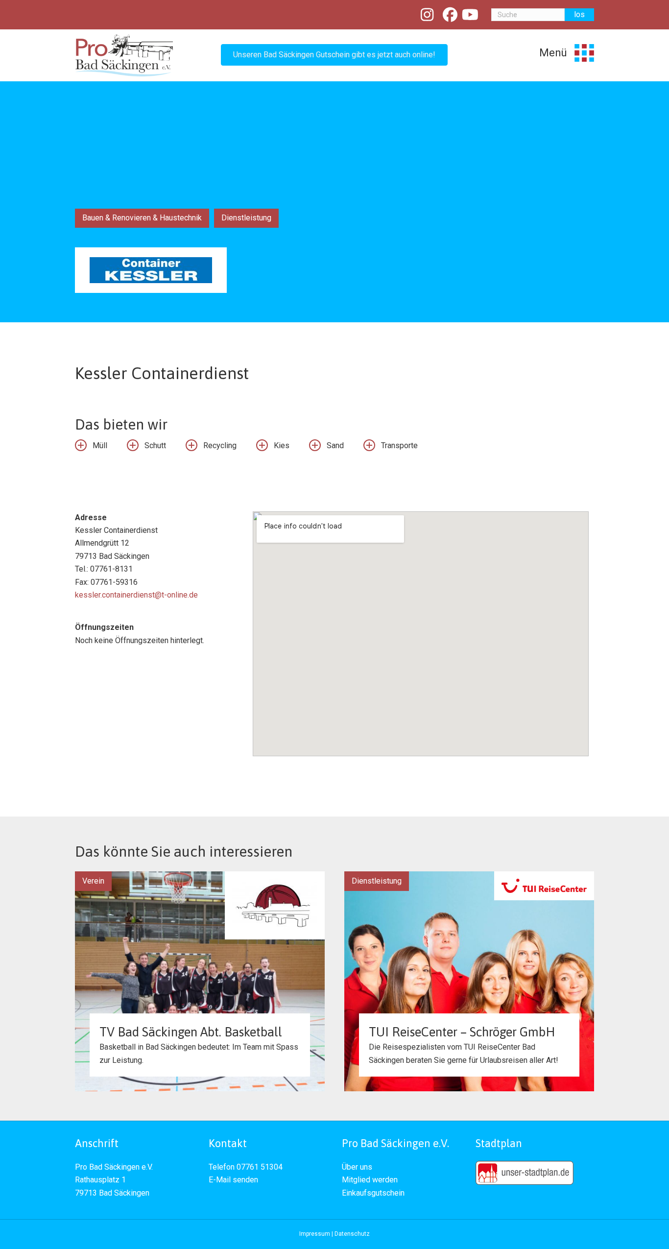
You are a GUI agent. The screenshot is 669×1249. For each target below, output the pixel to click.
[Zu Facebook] (450, 15)
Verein (93, 881)
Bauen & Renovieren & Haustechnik (142, 217)
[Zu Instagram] (427, 15)
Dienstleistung (246, 217)
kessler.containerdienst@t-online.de (136, 595)
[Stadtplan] (524, 1172)
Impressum (314, 1233)
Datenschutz (352, 1233)
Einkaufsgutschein (373, 1193)
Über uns (357, 1167)
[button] (334, 55)
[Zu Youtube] (470, 15)
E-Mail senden (233, 1179)
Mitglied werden (370, 1179)
